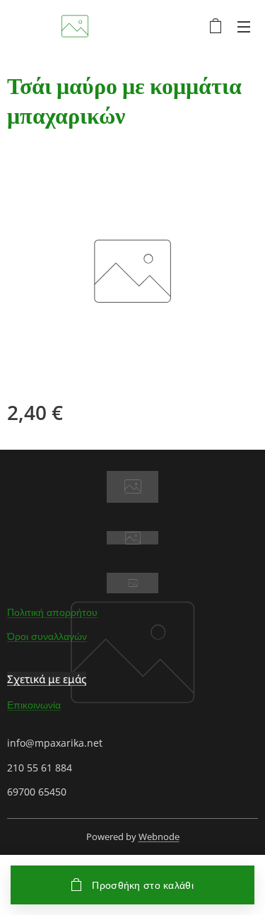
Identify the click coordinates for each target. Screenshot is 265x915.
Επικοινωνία (34, 704)
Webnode (159, 836)
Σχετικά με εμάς (46, 679)
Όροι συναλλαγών (47, 636)
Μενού (244, 26)
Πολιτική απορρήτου (52, 612)
